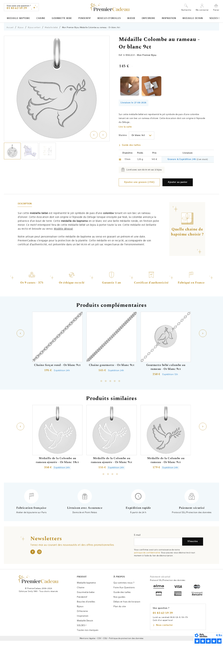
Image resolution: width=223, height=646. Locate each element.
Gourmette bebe (62, 18)
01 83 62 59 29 (163, 613)
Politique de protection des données (126, 638)
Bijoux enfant (34, 27)
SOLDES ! (214, 18)
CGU (105, 638)
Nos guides (119, 597)
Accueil (10, 27)
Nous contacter (164, 625)
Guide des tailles (131, 145)
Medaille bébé (51, 27)
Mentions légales (88, 638)
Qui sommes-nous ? (123, 583)
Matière (123, 135)
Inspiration (169, 18)
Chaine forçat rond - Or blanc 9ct (57, 365)
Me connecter (202, 10)
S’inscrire (193, 541)
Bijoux (131, 18)
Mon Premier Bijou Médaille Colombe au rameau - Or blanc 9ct (91, 27)
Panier (216, 10)
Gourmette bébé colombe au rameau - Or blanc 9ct (165, 367)
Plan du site (119, 606)
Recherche (186, 10)
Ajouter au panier (177, 182)
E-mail (137, 535)
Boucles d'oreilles (109, 18)
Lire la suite (125, 127)
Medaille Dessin (193, 18)
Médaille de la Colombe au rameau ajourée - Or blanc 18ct (57, 460)
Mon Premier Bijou (147, 55)
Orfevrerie (148, 18)
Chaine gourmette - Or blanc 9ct (111, 365)
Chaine (40, 18)
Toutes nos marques (87, 630)
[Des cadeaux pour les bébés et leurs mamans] (38, 579)
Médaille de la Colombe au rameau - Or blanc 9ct (165, 460)
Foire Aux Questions (124, 587)
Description (25, 204)
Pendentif (84, 18)
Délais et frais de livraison (126, 602)
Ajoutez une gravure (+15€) (139, 182)
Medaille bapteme (18, 18)
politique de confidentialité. (147, 553)
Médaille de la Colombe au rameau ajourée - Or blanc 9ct (111, 460)
